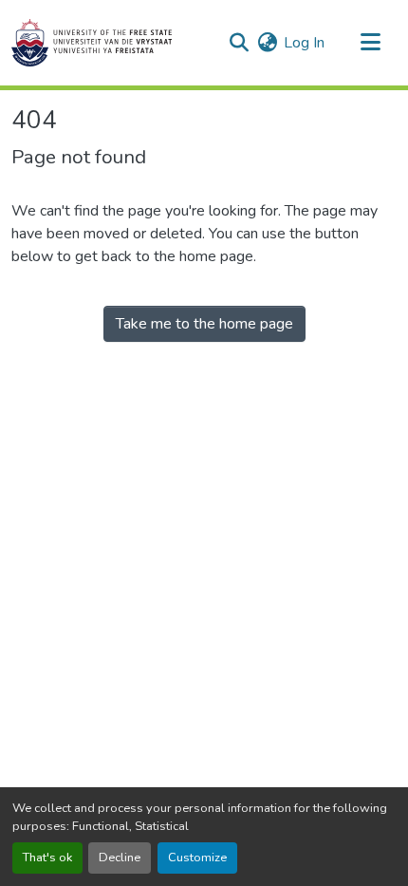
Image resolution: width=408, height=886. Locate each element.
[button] (91, 42)
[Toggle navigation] (370, 43)
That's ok (47, 857)
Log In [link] (304, 42)
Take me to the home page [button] (204, 323)
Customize (197, 857)
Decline (119, 857)
